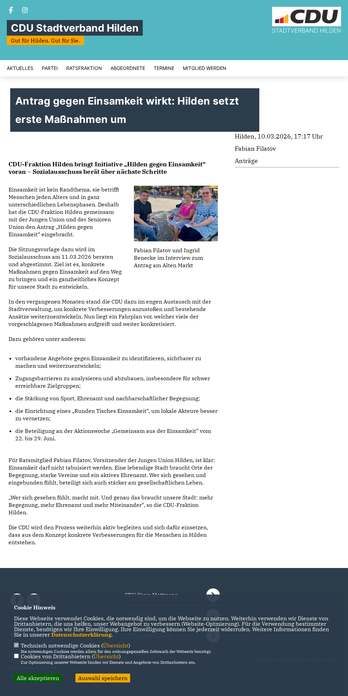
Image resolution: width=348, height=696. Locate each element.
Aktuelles (20, 68)
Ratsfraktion (84, 68)
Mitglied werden (204, 68)
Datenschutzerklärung (81, 634)
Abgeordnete (127, 68)
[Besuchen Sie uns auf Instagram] (25, 11)
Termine (164, 68)
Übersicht (115, 645)
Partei (50, 68)
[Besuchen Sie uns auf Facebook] (11, 11)
